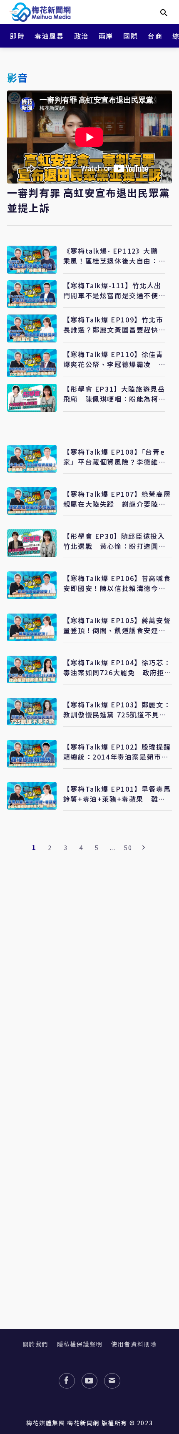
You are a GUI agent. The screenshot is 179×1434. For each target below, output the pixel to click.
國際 (130, 36)
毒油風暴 (49, 36)
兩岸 (106, 36)
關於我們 (35, 1344)
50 (128, 847)
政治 (81, 36)
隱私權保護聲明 (79, 1344)
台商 (155, 36)
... (113, 847)
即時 (17, 36)
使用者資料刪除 (134, 1344)
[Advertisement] (89, 1033)
